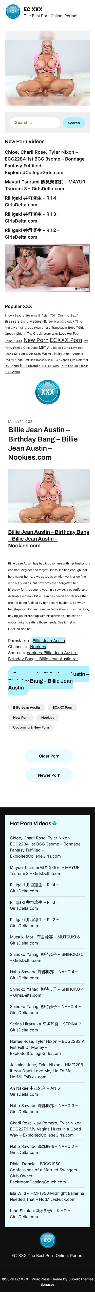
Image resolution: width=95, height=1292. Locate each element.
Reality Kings (14, 360)
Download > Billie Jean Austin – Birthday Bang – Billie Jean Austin (48, 681)
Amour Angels (73, 354)
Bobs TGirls (76, 327)
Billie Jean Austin (49, 640)
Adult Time (74, 321)
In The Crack (33, 333)
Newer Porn (49, 775)
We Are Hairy (52, 354)
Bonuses (47, 1284)
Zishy (24, 321)
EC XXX (33, 9)
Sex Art (76, 315)
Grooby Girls (13, 333)
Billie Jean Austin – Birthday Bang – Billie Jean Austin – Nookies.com (48, 539)
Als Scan (35, 354)
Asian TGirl (49, 315)
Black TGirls (61, 348)
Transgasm (59, 327)
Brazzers (12, 321)
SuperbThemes (80, 1279)
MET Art (45, 347)
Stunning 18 (32, 315)
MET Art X (21, 354)
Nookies (38, 646)
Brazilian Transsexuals (38, 360)
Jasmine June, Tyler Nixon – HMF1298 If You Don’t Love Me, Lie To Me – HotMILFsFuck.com (46, 1070)
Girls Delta (30, 348)
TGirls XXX (25, 327)
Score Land (50, 333)
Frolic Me (11, 327)
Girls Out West (49, 366)
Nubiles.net (29, 366)
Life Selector (79, 360)
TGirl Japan (61, 360)
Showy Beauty (14, 315)
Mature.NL (38, 321)
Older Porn (49, 756)
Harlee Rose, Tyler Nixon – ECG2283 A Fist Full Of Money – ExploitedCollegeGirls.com (47, 1047)
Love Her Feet (69, 333)
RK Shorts (12, 366)
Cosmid (63, 315)
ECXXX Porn (66, 340)
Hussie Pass (42, 327)
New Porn (36, 340)
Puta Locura (69, 366)
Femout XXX (13, 341)
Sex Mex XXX (57, 321)
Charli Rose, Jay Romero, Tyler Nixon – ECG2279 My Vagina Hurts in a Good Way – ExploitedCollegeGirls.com (47, 1129)
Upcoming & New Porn (31, 727)
